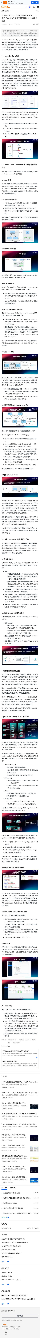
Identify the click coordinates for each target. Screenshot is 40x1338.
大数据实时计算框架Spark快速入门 (11, 1253)
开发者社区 (8, 1320)
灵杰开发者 (4, 1098)
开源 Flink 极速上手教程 (8, 1249)
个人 (37, 11)
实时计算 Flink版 (12, 1040)
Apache (27, 1040)
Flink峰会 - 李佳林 (6, 1272)
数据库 (33, 1040)
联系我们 (20, 1316)
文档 (3, 1320)
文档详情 (29, 1228)
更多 (2, 1261)
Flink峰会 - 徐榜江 (6, 1276)
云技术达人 (4, 1108)
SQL (9, 1043)
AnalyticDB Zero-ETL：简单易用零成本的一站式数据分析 (18, 1299)
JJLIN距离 (4, 1119)
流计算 (21, 1040)
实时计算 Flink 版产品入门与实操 (11, 1246)
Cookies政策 (17, 1327)
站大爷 (3, 1129)
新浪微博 (10, 1311)
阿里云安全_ (4, 1087)
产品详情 (36, 1228)
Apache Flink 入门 (6, 1257)
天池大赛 (13, 1320)
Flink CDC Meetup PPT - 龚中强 (10, 1279)
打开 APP (34, 2)
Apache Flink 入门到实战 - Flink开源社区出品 (14, 1242)
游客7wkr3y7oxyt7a (6, 1150)
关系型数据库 (16, 1043)
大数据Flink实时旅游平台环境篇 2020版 (13, 1239)
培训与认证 (19, 1320)
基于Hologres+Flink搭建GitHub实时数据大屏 (14, 1295)
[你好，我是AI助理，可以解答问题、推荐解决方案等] (30, 7)
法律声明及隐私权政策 (7, 1327)
